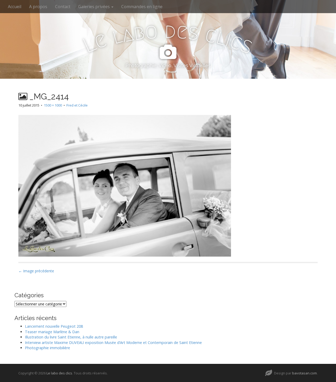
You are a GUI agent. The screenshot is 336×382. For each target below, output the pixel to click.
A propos (38, 6)
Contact (62, 6)
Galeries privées (94, 6)
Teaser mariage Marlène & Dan (52, 331)
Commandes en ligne (141, 6)
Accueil (14, 6)
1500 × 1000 (53, 105)
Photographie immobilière (47, 347)
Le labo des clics (59, 373)
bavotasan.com (304, 373)
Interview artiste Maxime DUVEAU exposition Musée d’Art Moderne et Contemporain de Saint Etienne (113, 342)
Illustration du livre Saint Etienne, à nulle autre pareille (71, 337)
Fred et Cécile (77, 105)
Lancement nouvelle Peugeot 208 (54, 326)
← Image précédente (36, 270)
